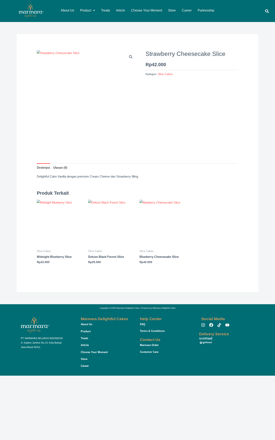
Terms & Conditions (152, 330)
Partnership (206, 10)
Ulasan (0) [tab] (60, 167)
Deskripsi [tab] (43, 167)
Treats (105, 10)
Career (187, 10)
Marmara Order (149, 345)
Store (172, 10)
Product (85, 10)
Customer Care (149, 351)
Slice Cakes (165, 74)
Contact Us (150, 340)
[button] (87, 10)
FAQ (142, 324)
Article (120, 10)
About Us (67, 10)
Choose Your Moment (146, 10)
